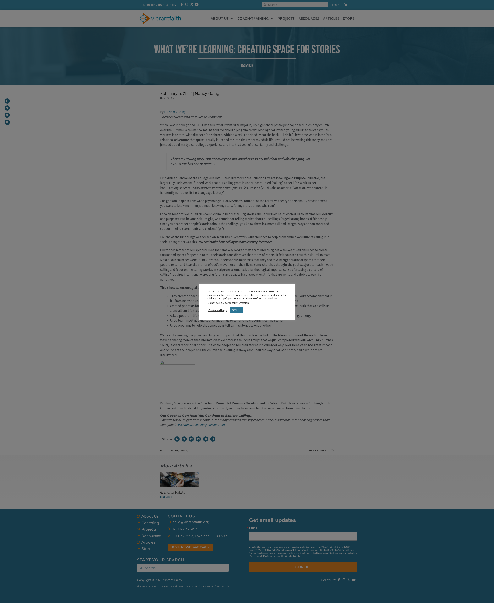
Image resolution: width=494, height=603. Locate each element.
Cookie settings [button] (217, 310)
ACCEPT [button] (236, 310)
